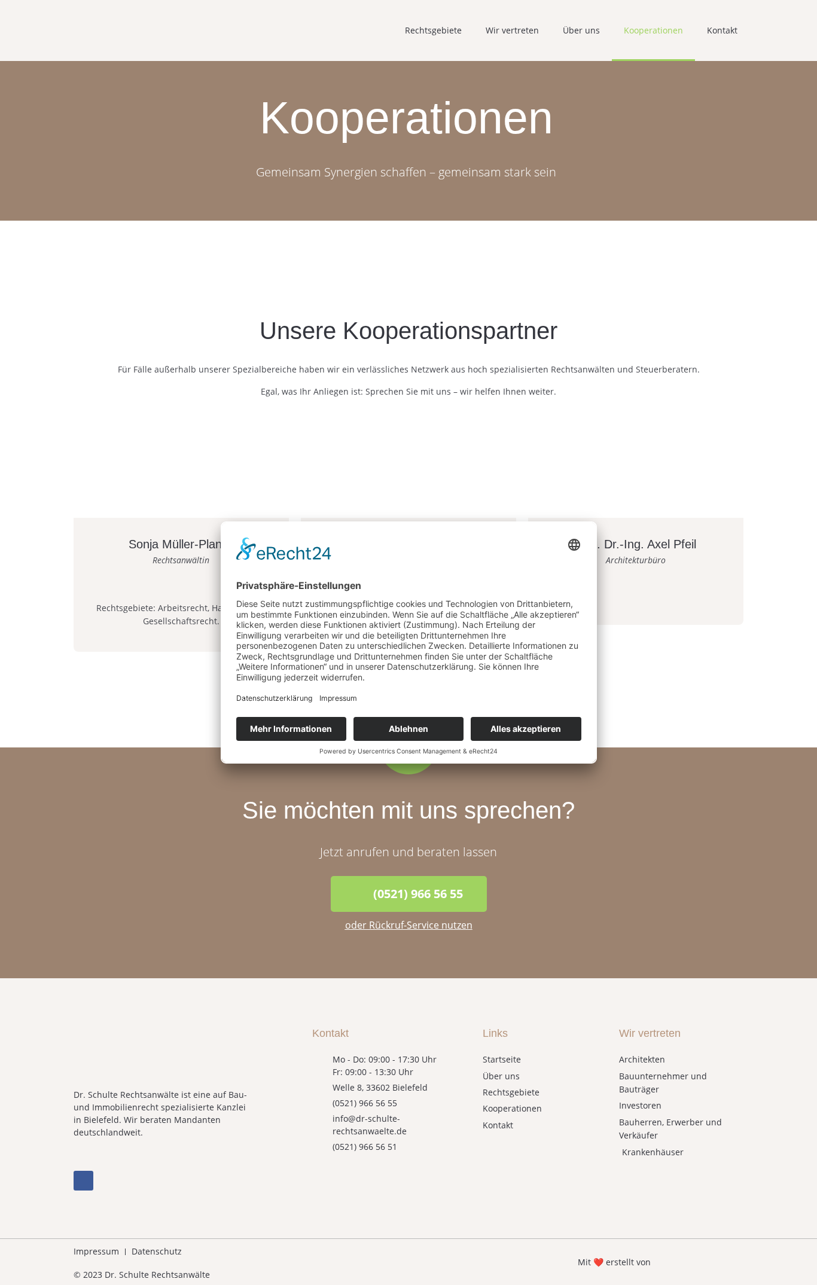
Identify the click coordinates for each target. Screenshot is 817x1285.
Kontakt (722, 30)
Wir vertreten (512, 30)
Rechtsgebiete (433, 30)
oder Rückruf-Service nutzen (408, 925)
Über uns (581, 30)
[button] (409, 894)
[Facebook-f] (83, 1181)
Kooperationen (653, 30)
